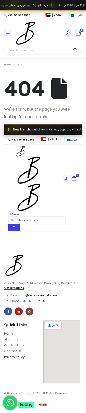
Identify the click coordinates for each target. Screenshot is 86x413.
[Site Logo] (26, 33)
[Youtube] (19, 311)
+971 (33, 301)
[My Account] (69, 32)
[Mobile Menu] (7, 33)
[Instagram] (29, 311)
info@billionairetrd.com (38, 295)
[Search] (75, 50)
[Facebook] (8, 311)
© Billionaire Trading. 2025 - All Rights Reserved (36, 393)
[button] (15, 214)
